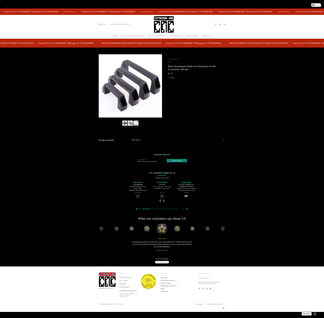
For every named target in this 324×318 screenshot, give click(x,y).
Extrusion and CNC (173, 59)
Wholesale (164, 291)
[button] (215, 24)
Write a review (177, 161)
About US (164, 278)
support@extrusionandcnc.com (128, 290)
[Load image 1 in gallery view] (124, 123)
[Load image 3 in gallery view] (135, 123)
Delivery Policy (166, 283)
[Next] (223, 228)
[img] (162, 175)
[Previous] (100, 228)
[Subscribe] (224, 278)
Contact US (122, 284)
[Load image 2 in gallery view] (130, 123)
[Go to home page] (164, 24)
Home (169, 62)
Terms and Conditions (168, 280)
